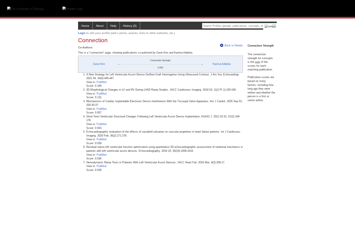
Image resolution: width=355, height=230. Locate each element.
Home (85, 25)
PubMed (101, 82)
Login (81, 33)
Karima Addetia (222, 63)
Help (113, 25)
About (100, 25)
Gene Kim (99, 63)
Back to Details (234, 45)
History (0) (130, 25)
